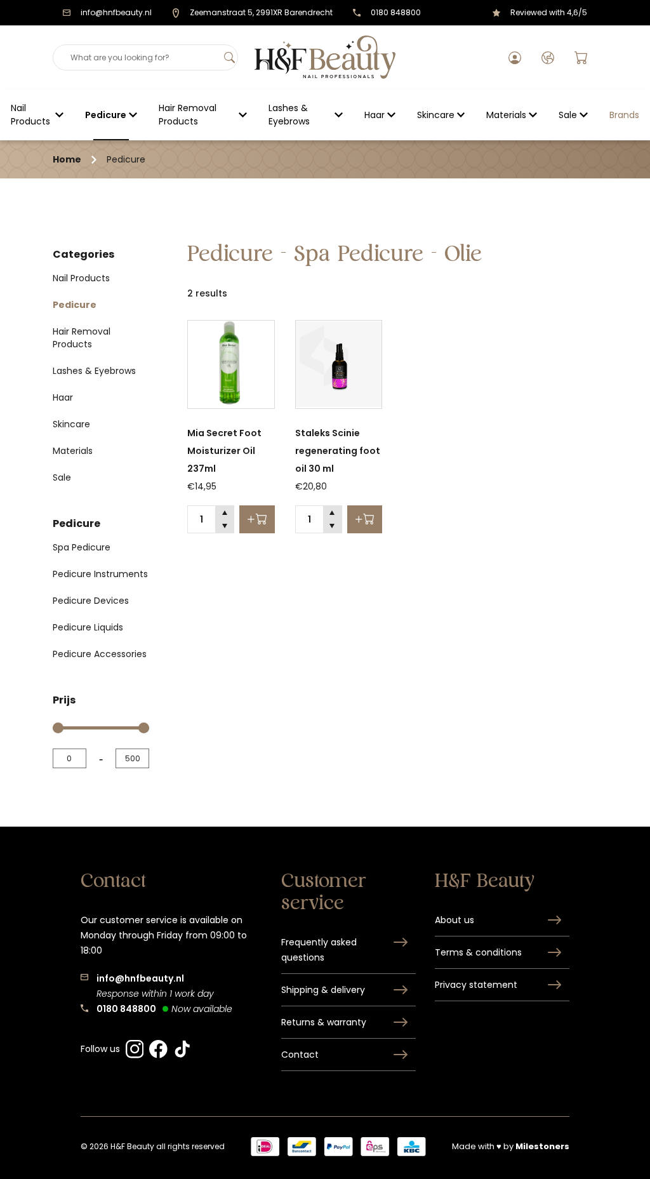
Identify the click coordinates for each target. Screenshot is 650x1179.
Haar (374, 115)
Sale (568, 115)
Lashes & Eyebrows (289, 115)
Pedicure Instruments (100, 574)
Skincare (435, 115)
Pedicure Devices (91, 600)
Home (67, 159)
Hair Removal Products (187, 115)
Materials (506, 115)
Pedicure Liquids (88, 627)
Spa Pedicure (81, 547)
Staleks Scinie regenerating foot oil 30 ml (337, 451)
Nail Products (30, 115)
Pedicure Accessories (100, 654)
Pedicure (105, 115)
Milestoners (542, 1146)
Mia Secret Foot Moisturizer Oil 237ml (224, 451)
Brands (624, 115)
